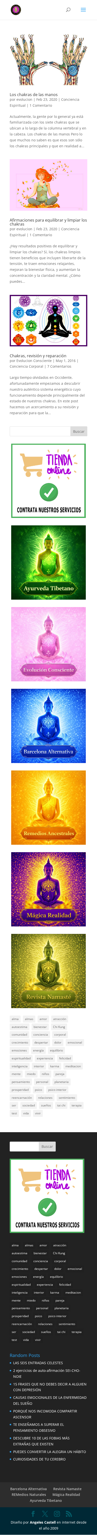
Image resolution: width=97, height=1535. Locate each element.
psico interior (57, 1090)
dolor (57, 1042)
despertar (41, 1042)
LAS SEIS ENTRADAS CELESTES (38, 1362)
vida (26, 1113)
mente (16, 1074)
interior (39, 1066)
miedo (31, 1074)
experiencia (45, 1058)
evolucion (24, 99)
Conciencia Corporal (26, 366)
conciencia (40, 1034)
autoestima (19, 1027)
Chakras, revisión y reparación (38, 355)
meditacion (73, 1066)
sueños (46, 1105)
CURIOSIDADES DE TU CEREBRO (39, 1459)
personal (42, 1082)
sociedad (28, 1105)
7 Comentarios (59, 366)
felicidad (65, 1058)
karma (54, 1066)
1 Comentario (41, 105)
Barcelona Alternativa (28, 1488)
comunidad (19, 1034)
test (14, 1113)
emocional (75, 1042)
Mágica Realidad (66, 1494)
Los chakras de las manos (34, 94)
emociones (19, 1050)
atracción (59, 1019)
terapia (77, 1105)
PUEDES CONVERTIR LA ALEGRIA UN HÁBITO (49, 1451)
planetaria (61, 1082)
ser (14, 1105)
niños (45, 1074)
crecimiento (20, 1042)
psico (38, 1090)
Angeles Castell (43, 1522)
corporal (60, 1034)
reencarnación (22, 1098)
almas (29, 1019)
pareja (59, 1074)
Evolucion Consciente (34, 360)
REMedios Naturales (29, 1494)
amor (43, 1019)
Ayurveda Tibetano (46, 1500)
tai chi (61, 1105)
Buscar (79, 431)
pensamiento (21, 1082)
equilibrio (56, 1050)
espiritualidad (21, 1058)
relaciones (45, 1098)
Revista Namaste (67, 1488)
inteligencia (20, 1066)
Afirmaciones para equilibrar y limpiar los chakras (48, 222)
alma (15, 1019)
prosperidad (20, 1090)
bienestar (40, 1027)
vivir (38, 1113)
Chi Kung (59, 1027)
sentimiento (67, 1098)
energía (38, 1050)
